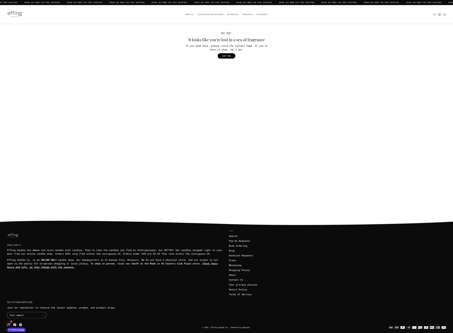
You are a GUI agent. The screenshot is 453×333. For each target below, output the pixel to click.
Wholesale (235, 265)
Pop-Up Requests (239, 240)
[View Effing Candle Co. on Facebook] (14, 325)
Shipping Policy (239, 269)
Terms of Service (240, 294)
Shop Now (226, 56)
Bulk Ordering (238, 245)
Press (232, 260)
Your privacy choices (243, 284)
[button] (232, 14)
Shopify (246, 327)
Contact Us (236, 279)
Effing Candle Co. (14, 245)
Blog (232, 250)
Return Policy (238, 289)
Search (233, 235)
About (232, 274)
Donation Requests (241, 255)
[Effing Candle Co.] (14, 14)
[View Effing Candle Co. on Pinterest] (20, 325)
